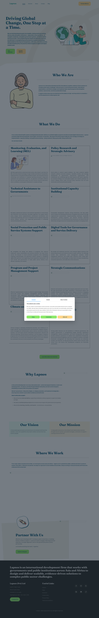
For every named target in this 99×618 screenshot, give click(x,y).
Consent (34, 299)
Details (48, 299)
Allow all (65, 317)
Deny (33, 317)
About (63, 299)
